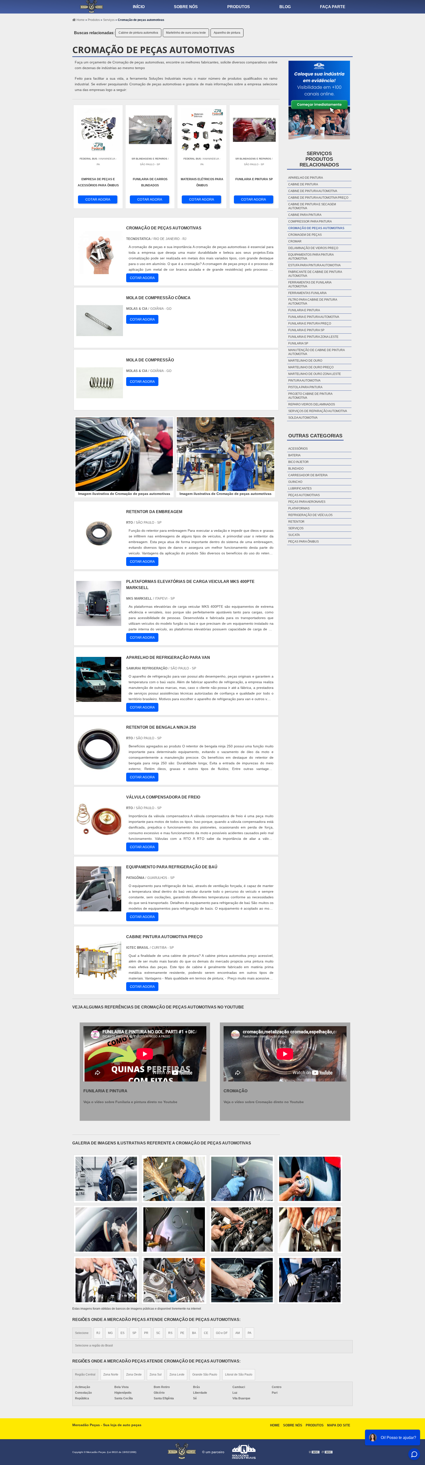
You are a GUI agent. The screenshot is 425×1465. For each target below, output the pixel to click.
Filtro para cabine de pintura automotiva (312, 301)
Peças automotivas (304, 495)
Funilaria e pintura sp (306, 330)
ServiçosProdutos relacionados (319, 159)
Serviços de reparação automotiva (317, 411)
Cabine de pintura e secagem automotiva (312, 206)
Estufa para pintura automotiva (314, 265)
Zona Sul (156, 1374)
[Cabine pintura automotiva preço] (98, 978)
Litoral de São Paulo (238, 1374)
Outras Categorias (315, 435)
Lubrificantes (300, 488)
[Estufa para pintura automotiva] (174, 1280)
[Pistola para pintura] (242, 1280)
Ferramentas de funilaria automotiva (309, 284)
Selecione (82, 1333)
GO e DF (222, 1333)
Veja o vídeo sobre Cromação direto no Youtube (264, 1102)
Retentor (296, 521)
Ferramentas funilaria (307, 293)
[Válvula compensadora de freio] (98, 839)
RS (170, 1333)
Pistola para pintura (305, 387)
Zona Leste (176, 1374)
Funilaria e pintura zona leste (313, 337)
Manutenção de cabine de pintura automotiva (316, 352)
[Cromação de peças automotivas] (124, 454)
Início (139, 7)
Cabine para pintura (304, 215)
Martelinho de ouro (305, 360)
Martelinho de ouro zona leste (186, 32)
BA (194, 1333)
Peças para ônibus (303, 541)
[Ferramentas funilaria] (106, 1280)
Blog (285, 7)
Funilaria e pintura (304, 310)
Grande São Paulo (204, 1374)
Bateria (294, 455)
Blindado (296, 468)
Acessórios (298, 448)
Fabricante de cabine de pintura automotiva (315, 274)
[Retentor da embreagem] (98, 553)
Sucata (294, 535)
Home (275, 1425)
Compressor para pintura (310, 221)
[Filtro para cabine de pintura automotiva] (242, 1179)
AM (237, 1333)
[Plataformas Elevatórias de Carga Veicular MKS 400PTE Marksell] (98, 623)
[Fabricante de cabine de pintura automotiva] (310, 1229)
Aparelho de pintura (227, 32)
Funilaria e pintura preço (309, 323)
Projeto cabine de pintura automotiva (310, 396)
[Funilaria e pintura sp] (106, 1229)
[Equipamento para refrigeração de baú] (98, 908)
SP (134, 1333)
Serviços (296, 528)
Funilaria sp (298, 343)
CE (206, 1333)
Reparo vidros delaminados (311, 404)
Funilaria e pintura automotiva (313, 317)
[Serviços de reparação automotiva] (106, 1179)
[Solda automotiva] (242, 1229)
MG (110, 1333)
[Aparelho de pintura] (310, 1280)
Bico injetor (298, 462)
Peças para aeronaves (306, 501)
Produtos (238, 7)
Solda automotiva (303, 417)
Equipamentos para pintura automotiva (311, 256)
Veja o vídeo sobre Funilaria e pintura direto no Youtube (130, 1102)
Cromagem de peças (305, 235)
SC (158, 1333)
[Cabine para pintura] (310, 1179)
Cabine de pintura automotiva (138, 32)
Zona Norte (110, 1374)
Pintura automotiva (304, 380)
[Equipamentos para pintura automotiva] (174, 1229)
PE (182, 1333)
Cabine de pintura (303, 184)
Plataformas (299, 508)
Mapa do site (338, 1425)
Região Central (85, 1374)
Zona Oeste (134, 1374)
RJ (98, 1333)
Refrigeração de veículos (310, 515)
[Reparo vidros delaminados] (174, 1179)
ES (122, 1333)
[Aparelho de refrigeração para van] (98, 699)
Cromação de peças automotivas (316, 228)
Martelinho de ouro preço (311, 367)
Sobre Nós (292, 1425)
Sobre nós (186, 7)
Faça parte (332, 7)
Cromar (295, 241)
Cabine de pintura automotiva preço (318, 197)
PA (249, 1333)
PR (146, 1333)
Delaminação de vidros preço (313, 248)
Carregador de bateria (308, 475)
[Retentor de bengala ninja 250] (98, 769)
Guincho (295, 482)
